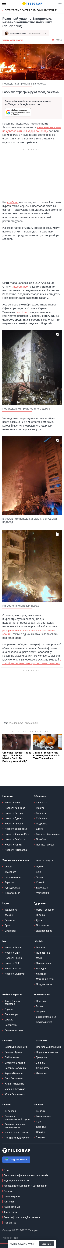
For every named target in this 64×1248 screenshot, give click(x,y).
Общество (40, 796)
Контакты (9, 1201)
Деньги (8, 866)
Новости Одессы (14, 818)
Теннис (40, 877)
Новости (7, 796)
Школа (39, 829)
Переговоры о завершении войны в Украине (31, 10)
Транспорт (10, 872)
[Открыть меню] (4, 3)
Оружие (9, 1019)
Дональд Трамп (13, 1052)
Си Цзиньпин (12, 1057)
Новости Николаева (16, 850)
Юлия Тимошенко (14, 1083)
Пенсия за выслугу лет (17, 1137)
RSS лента (10, 1222)
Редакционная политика (17, 1180)
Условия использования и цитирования (25, 1186)
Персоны (7, 1040)
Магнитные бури (45, 979)
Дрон (7, 925)
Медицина (41, 823)
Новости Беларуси (15, 974)
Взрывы (9, 1009)
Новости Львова (14, 823)
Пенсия (6, 1104)
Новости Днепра (14, 813)
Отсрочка (41, 1011)
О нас (7, 1170)
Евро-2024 (42, 887)
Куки (30, 1243)
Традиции (41, 1057)
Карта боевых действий (12, 1002)
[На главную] (32, 3)
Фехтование (42, 893)
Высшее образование (48, 834)
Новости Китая (13, 968)
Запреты (41, 1063)
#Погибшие (31, 723)
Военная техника (14, 1030)
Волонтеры (11, 1025)
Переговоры (11, 1014)
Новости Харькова (15, 808)
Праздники (40, 1040)
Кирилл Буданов (14, 1073)
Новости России (13, 958)
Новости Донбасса (15, 839)
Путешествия (43, 963)
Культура (41, 968)
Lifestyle (38, 941)
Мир (4, 941)
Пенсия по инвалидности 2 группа (17, 1117)
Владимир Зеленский (16, 1047)
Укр (60, 3)
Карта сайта (10, 1212)
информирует (20, 286)
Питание (41, 915)
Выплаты (41, 813)
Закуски (40, 1137)
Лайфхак (41, 974)
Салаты (40, 1132)
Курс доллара (12, 887)
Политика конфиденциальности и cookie (26, 1175)
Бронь (39, 1006)
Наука (5, 903)
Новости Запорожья (16, 829)
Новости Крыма (13, 844)
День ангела (43, 1068)
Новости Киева (13, 802)
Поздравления (44, 984)
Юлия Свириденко (15, 1094)
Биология (10, 920)
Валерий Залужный (15, 1068)
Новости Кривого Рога (17, 834)
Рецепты (39, 1104)
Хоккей (40, 882)
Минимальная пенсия (17, 1132)
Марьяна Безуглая (15, 1089)
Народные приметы (47, 1052)
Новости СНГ (12, 963)
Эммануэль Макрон (15, 1063)
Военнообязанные (46, 1017)
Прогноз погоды (45, 844)
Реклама (8, 1191)
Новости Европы (14, 947)
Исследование (44, 931)
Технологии (11, 909)
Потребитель (43, 952)
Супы (39, 1121)
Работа (40, 808)
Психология (42, 925)
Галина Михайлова (18, 33)
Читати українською (12, 40)
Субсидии (41, 818)
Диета (39, 920)
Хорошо (46, 1244)
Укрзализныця (12, 893)
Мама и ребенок (45, 909)
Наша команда (12, 1207)
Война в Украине (12, 994)
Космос (9, 915)
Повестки (41, 1001)
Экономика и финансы (15, 860)
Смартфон (10, 931)
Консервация (43, 1116)
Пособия (41, 839)
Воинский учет (44, 1022)
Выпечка (41, 1111)
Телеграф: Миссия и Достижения (22, 1217)
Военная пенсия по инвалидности (15, 1126)
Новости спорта (43, 860)
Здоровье (40, 903)
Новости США (12, 952)
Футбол (40, 866)
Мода (39, 958)
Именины (41, 1073)
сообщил (12, 202)
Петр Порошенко (14, 1078)
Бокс (38, 872)
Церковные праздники (48, 1047)
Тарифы (9, 882)
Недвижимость (13, 877)
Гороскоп (41, 947)
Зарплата (41, 802)
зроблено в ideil (10, 1238)
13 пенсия (10, 1111)
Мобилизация (42, 994)
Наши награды (12, 1196)
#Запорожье (16, 723)
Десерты (41, 1127)
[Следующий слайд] (61, 10)
